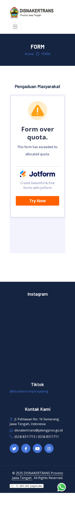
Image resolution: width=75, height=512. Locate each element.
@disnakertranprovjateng (29, 391)
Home (29, 54)
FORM (45, 54)
